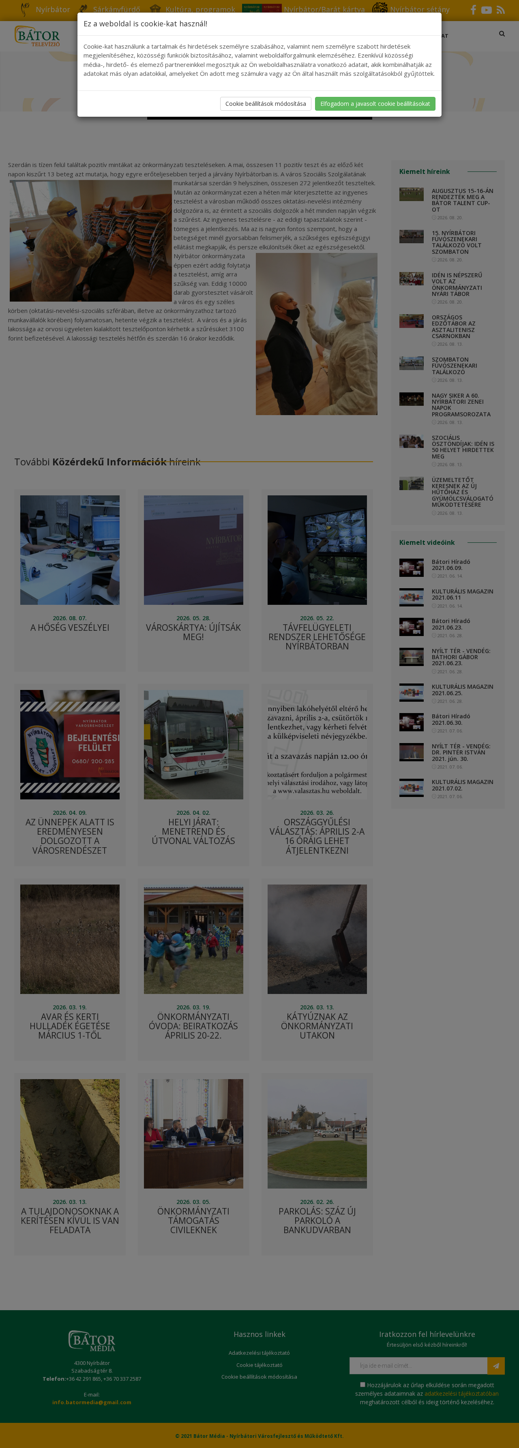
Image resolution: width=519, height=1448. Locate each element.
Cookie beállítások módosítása (265, 103)
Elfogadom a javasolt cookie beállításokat (375, 103)
